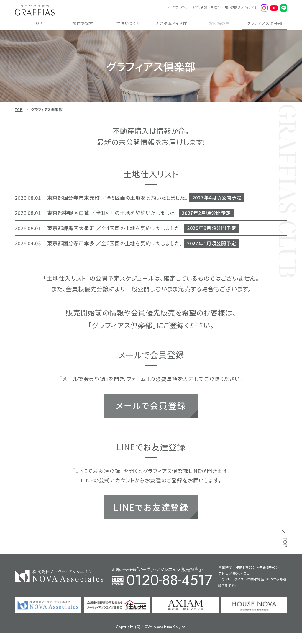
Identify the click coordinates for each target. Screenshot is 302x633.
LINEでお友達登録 (151, 507)
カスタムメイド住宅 (174, 23)
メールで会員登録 (151, 405)
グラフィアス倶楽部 (265, 23)
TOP (37, 23)
